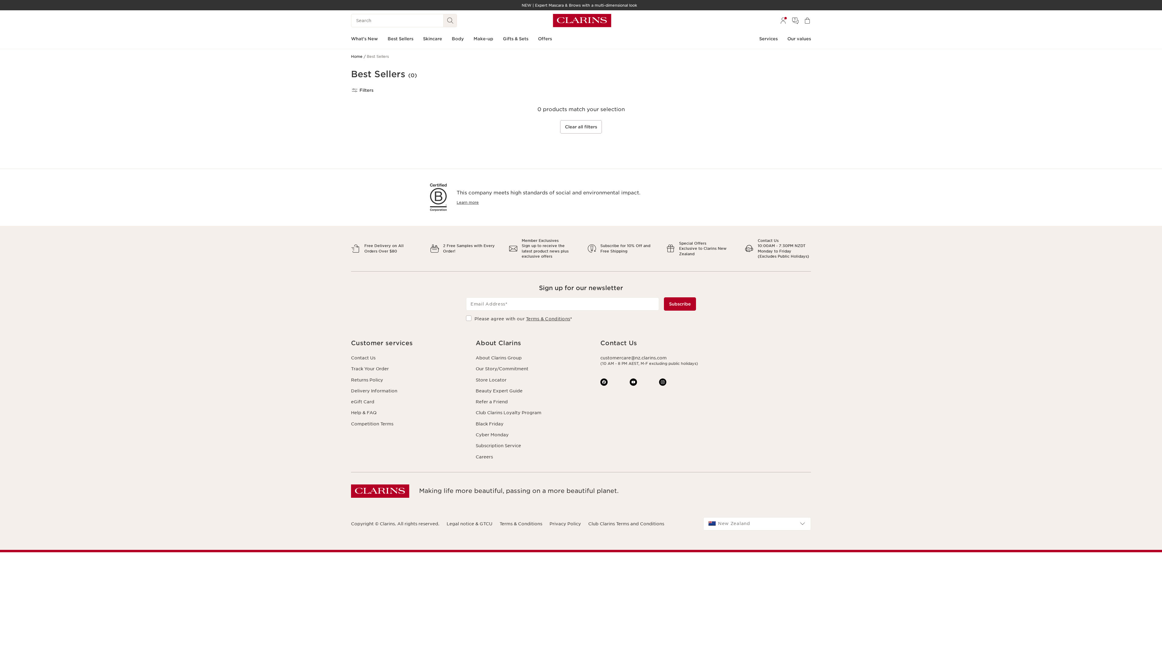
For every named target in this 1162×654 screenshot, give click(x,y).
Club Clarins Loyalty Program (508, 412)
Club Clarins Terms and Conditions (626, 523)
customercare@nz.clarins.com (633, 357)
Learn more (468, 202)
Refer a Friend (492, 401)
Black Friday (490, 423)
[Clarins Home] (582, 20)
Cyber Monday (492, 434)
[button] (408, 343)
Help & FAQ (363, 412)
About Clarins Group (499, 357)
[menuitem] (783, 20)
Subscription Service (498, 445)
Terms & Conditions (548, 318)
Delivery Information (374, 390)
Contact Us (363, 357)
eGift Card (362, 401)
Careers (484, 456)
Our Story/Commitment (502, 368)
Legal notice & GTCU (469, 523)
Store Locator (491, 380)
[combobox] (757, 523)
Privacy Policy (565, 523)
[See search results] (450, 20)
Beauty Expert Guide (499, 390)
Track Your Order (370, 368)
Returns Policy (367, 380)
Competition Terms (372, 423)
